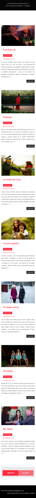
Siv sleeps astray (11, 307)
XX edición (7, 55)
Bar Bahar (8, 428)
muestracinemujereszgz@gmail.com (12, 490)
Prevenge (7, 117)
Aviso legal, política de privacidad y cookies (21, 493)
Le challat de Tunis (12, 179)
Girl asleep (8, 370)
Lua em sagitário (11, 243)
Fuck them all (9, 49)
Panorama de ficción (8, 59)
